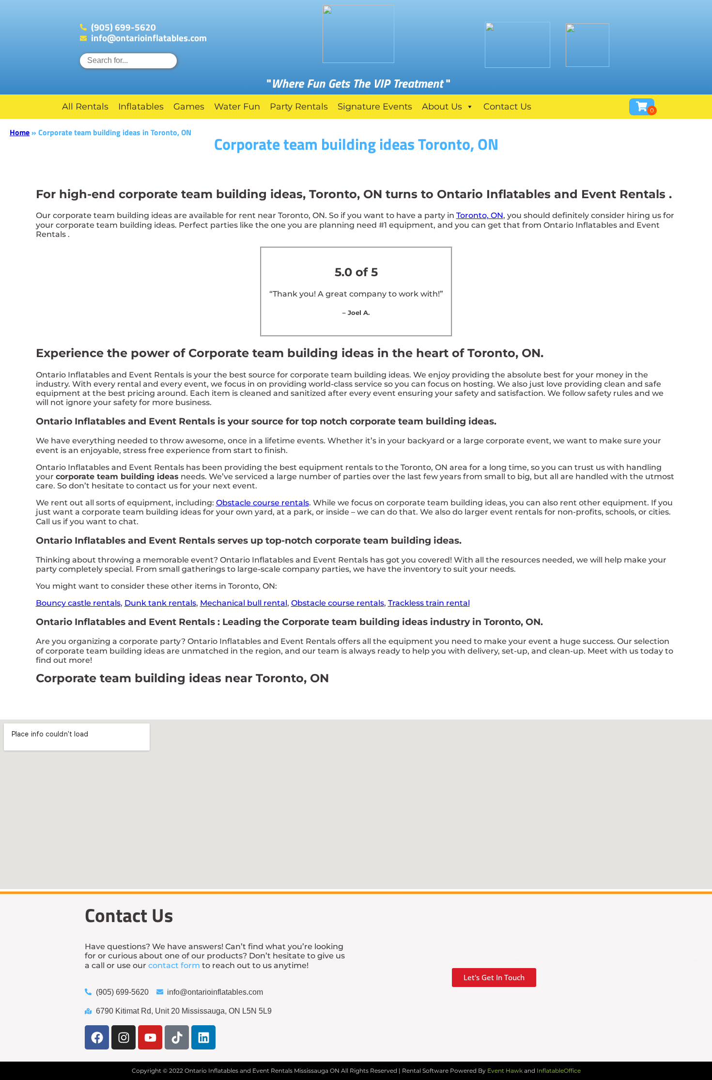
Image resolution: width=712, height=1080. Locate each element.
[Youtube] (150, 1037)
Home (20, 132)
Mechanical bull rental (243, 603)
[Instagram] (123, 1037)
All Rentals (85, 106)
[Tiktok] (177, 1037)
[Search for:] (128, 60)
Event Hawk (505, 1070)
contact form (174, 965)
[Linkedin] (203, 1037)
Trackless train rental (429, 603)
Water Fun (237, 106)
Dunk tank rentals (160, 603)
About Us (442, 106)
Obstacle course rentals (262, 502)
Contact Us (507, 106)
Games (188, 106)
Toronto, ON (479, 215)
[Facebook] (97, 1037)
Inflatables (141, 106)
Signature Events (375, 106)
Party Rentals (299, 106)
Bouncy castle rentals (78, 603)
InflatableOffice (559, 1070)
